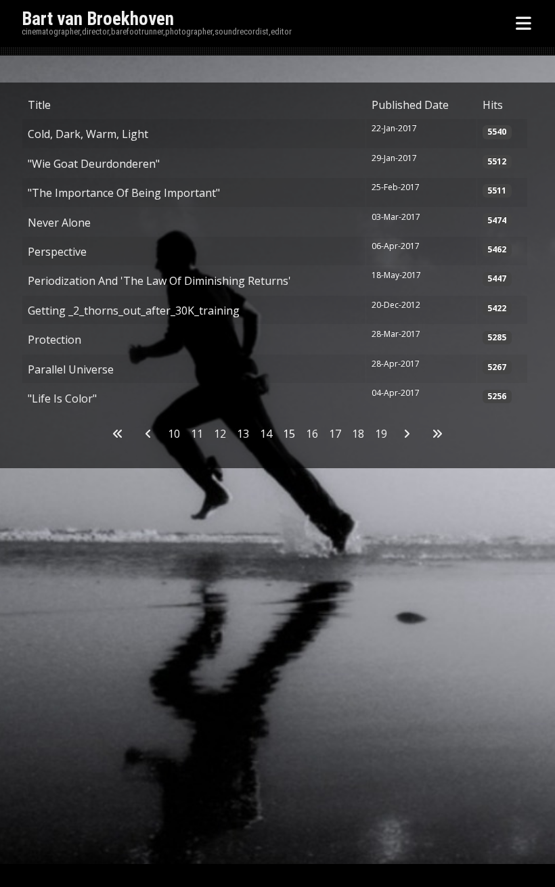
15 (289, 433)
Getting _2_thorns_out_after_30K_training (134, 310)
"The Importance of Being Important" (124, 192)
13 (243, 433)
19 (381, 433)
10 (174, 433)
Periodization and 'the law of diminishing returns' (159, 280)
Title (39, 104)
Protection (54, 339)
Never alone (59, 222)
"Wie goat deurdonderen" (94, 163)
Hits (493, 104)
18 (358, 433)
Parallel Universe (71, 369)
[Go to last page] (437, 434)
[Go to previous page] (148, 434)
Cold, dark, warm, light (88, 134)
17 (335, 433)
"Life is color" (62, 398)
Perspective (57, 251)
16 (312, 433)
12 (220, 433)
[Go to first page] (118, 434)
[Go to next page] (407, 434)
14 (266, 433)
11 (197, 433)
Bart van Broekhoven (98, 19)
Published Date (410, 104)
